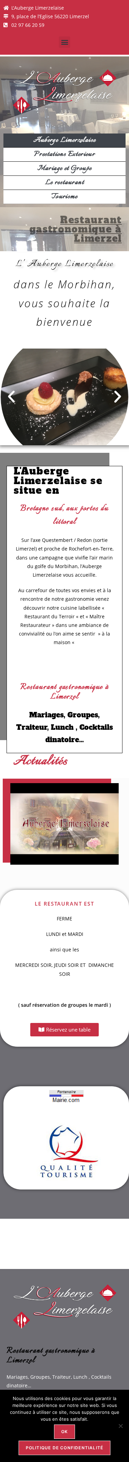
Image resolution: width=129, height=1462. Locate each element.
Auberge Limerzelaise (64, 140)
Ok (64, 1431)
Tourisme (64, 196)
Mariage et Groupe (64, 168)
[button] (64, 42)
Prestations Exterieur (64, 154)
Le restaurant (64, 182)
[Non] (120, 1425)
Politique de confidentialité (65, 1447)
